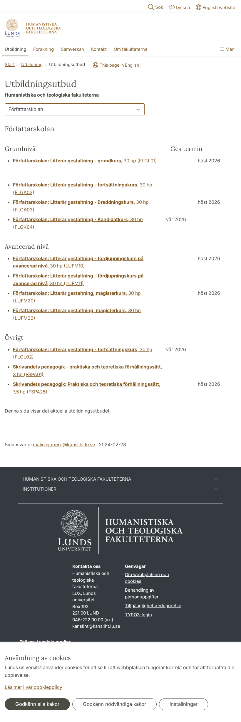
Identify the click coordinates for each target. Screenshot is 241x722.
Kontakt (99, 49)
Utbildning (15, 49)
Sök (159, 7)
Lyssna (183, 7)
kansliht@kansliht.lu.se (96, 626)
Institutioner (39, 489)
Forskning (43, 49)
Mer (229, 49)
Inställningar (184, 704)
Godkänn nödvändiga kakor (114, 704)
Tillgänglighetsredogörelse (153, 605)
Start (10, 64)
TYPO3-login (138, 614)
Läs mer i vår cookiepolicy (33, 687)
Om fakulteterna (130, 49)
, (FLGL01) (85, 161)
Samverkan (72, 49)
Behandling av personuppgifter (142, 593)
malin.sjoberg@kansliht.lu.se (64, 444)
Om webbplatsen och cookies (147, 578)
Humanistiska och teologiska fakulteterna (77, 479)
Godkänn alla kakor (37, 704)
